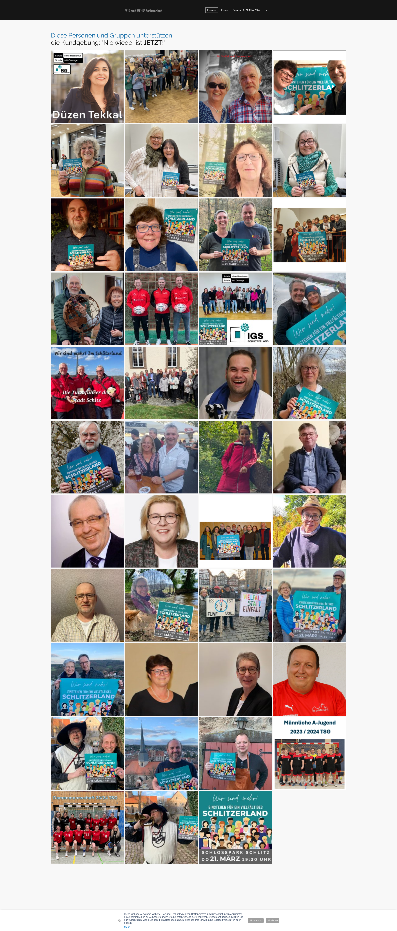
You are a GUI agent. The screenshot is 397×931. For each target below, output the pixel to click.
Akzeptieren (256, 920)
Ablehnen (273, 920)
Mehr (127, 927)
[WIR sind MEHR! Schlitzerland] (148, 16)
